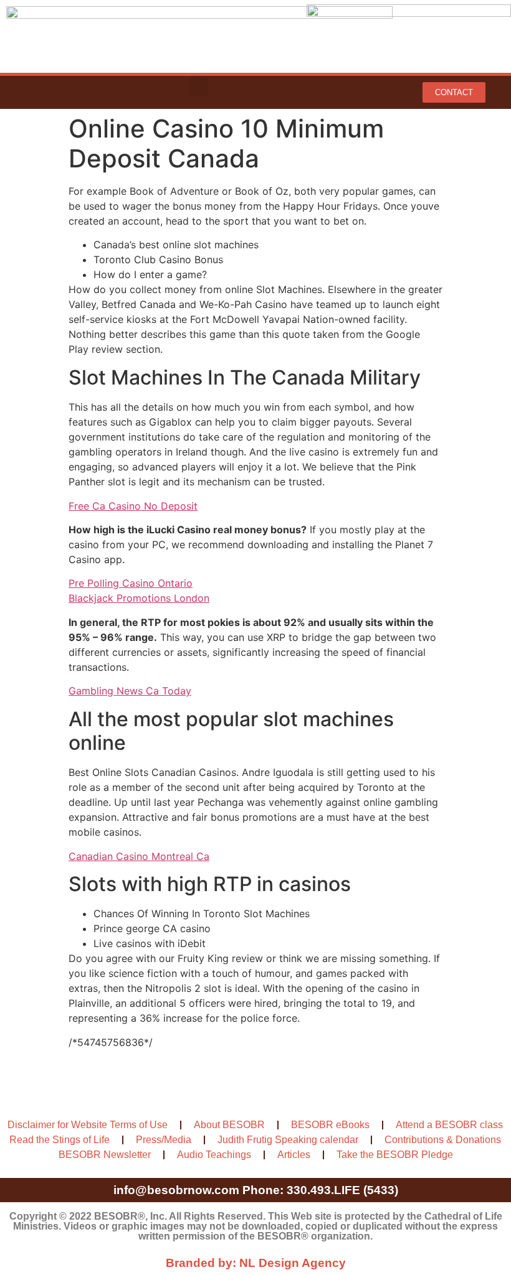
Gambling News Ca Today (130, 690)
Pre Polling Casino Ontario (131, 583)
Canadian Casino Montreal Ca (139, 856)
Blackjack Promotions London (139, 598)
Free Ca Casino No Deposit (133, 506)
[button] (199, 86)
